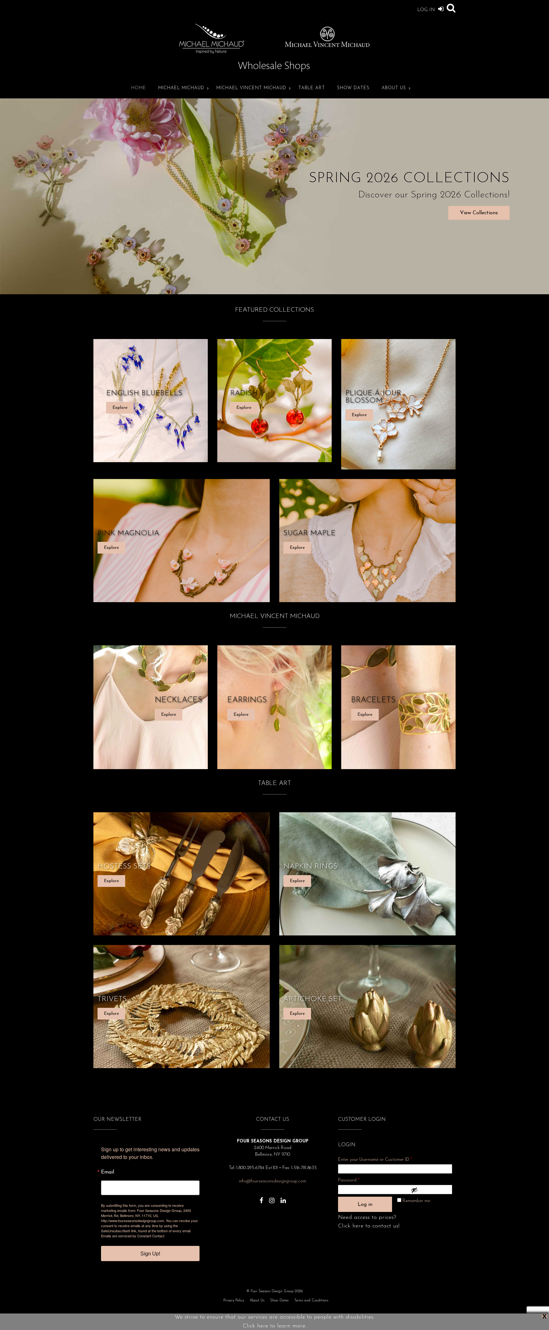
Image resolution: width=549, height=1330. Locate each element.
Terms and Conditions (311, 1300)
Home (138, 88)
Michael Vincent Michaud (251, 88)
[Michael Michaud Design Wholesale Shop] (274, 74)
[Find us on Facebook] (261, 1197)
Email (107, 1172)
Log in (365, 1204)
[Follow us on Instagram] (271, 1197)
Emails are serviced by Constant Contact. (133, 1235)
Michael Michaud (181, 88)
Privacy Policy (233, 1300)
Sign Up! (150, 1253)
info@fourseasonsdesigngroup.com (272, 1181)
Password (357, 1180)
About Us (394, 88)
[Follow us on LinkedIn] (283, 1197)
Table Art (311, 88)
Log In (427, 10)
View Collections (479, 213)
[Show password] (430, 1190)
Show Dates (353, 88)
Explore (119, 407)
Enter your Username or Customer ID (375, 1159)
